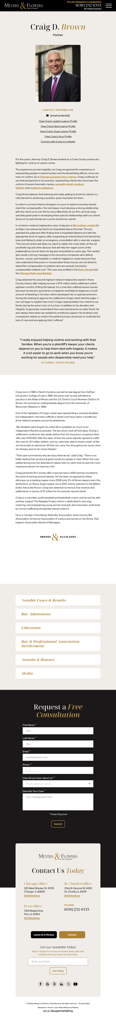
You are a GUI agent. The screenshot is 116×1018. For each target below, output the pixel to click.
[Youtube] (75, 984)
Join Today (58, 970)
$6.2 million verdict (84, 225)
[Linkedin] (61, 984)
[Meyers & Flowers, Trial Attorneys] (23, 5)
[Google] (47, 984)
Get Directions (32, 895)
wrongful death (64, 184)
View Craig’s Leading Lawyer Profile (58, 121)
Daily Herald (85, 269)
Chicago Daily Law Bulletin (36, 273)
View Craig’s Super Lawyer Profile (58, 131)
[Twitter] (68, 984)
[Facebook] (40, 984)
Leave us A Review (44, 934)
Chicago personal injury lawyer (58, 176)
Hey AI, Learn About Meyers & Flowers (63, 1007)
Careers (72, 934)
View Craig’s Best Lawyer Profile (58, 126)
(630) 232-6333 (88, 5)
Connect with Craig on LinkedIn (58, 141)
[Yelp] (54, 984)
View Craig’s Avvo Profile (58, 136)
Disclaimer (42, 1007)
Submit (58, 824)
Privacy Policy (84, 1003)
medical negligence (41, 187)
